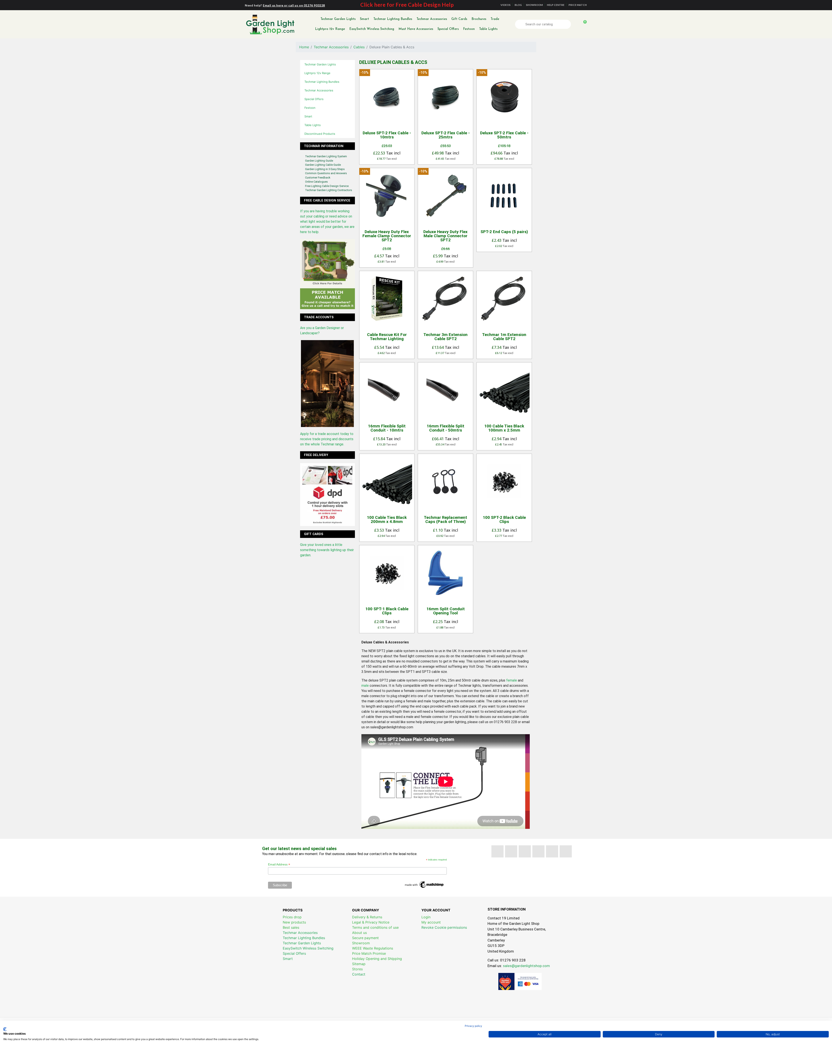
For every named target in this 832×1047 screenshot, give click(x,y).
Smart (364, 19)
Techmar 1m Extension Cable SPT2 (504, 336)
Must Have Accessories (415, 29)
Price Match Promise (369, 953)
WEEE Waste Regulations (372, 948)
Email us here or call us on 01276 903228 (294, 5)
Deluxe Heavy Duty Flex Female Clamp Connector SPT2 (386, 235)
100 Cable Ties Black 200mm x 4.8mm (387, 519)
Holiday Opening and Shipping (377, 958)
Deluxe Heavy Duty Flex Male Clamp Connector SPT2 (445, 235)
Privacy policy (473, 1026)
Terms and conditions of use (375, 927)
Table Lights (488, 29)
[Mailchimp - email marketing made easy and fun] (424, 884)
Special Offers (448, 29)
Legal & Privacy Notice (370, 922)
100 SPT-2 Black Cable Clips (504, 519)
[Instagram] (566, 851)
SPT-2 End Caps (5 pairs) (504, 231)
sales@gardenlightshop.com (526, 966)
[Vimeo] (552, 851)
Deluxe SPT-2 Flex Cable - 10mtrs (387, 135)
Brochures (478, 19)
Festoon (469, 29)
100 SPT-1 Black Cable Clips (386, 610)
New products (294, 922)
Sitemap (359, 964)
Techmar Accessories (431, 19)
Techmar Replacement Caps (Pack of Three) (445, 519)
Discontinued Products (319, 133)
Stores (357, 969)
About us (359, 932)
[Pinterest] (538, 851)
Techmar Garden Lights (338, 19)
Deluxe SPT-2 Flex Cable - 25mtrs (445, 135)
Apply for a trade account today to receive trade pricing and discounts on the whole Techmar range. (326, 439)
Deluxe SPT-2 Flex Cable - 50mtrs (504, 135)
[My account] (576, 24)
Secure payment (365, 938)
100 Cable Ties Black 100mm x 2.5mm (504, 428)
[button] (583, 24)
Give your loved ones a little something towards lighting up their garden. (327, 550)
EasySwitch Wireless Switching (371, 29)
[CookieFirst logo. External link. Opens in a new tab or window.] (4, 1029)
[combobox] (543, 24)
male (365, 685)
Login (426, 917)
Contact (358, 974)
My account (431, 922)
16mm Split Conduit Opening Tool (445, 610)
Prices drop (292, 917)
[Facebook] (497, 851)
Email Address (279, 864)
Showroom (361, 943)
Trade (495, 19)
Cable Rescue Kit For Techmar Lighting (387, 336)
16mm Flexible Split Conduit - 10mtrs (387, 428)
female (511, 680)
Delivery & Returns (367, 917)
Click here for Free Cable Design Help (407, 5)
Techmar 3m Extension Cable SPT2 (445, 336)
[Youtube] (525, 851)
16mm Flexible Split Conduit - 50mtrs (445, 428)
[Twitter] (511, 851)
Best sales (291, 927)
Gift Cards (459, 19)
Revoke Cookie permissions (444, 927)
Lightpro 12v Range (330, 29)
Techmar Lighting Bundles (392, 19)
